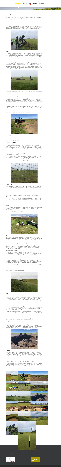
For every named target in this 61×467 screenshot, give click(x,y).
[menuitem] (18, 3)
